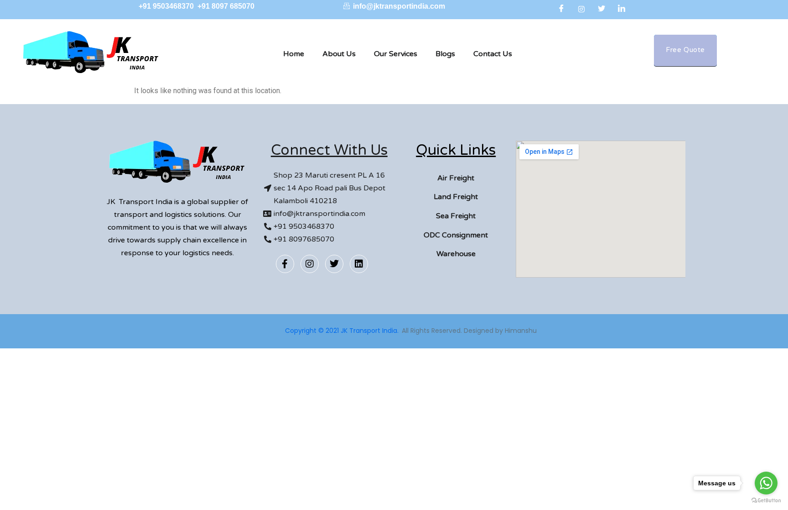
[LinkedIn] (621, 9)
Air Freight (455, 178)
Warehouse (456, 253)
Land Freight (456, 196)
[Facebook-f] (285, 264)
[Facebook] (561, 9)
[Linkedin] (359, 264)
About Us (339, 53)
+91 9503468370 (167, 6)
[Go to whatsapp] (766, 483)
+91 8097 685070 (225, 6)
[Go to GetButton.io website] (766, 501)
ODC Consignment (456, 235)
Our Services (395, 53)
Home (293, 53)
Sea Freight (456, 216)
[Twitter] (601, 9)
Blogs (445, 53)
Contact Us (492, 53)
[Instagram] (581, 9)
